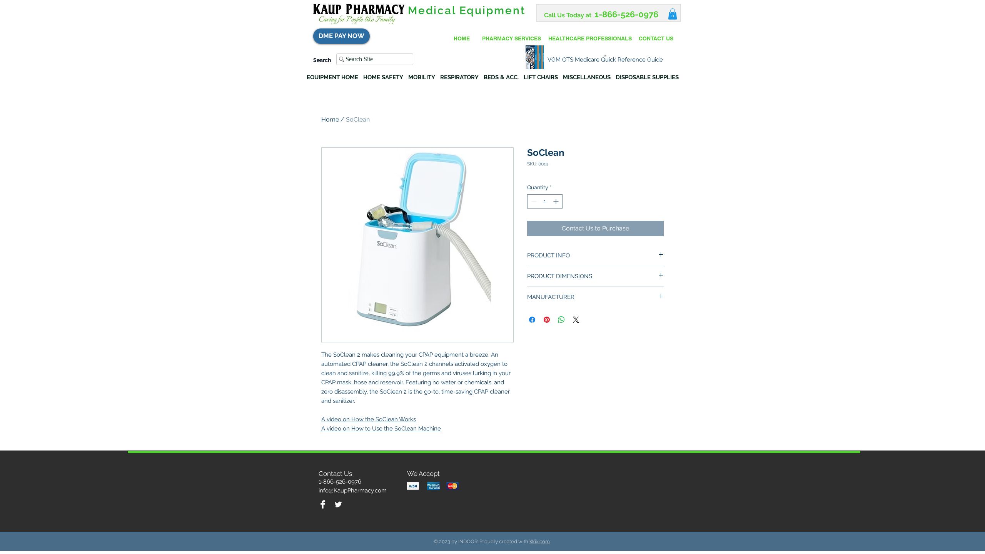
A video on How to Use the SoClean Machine (381, 428)
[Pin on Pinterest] (546, 319)
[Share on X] (576, 319)
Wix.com (539, 541)
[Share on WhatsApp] (561, 319)
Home (330, 119)
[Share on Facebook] (532, 319)
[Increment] (556, 201)
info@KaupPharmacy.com (353, 490)
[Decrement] (533, 201)
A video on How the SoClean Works (368, 419)
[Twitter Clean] (338, 504)
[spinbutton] (545, 201)
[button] (672, 14)
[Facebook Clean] (323, 504)
